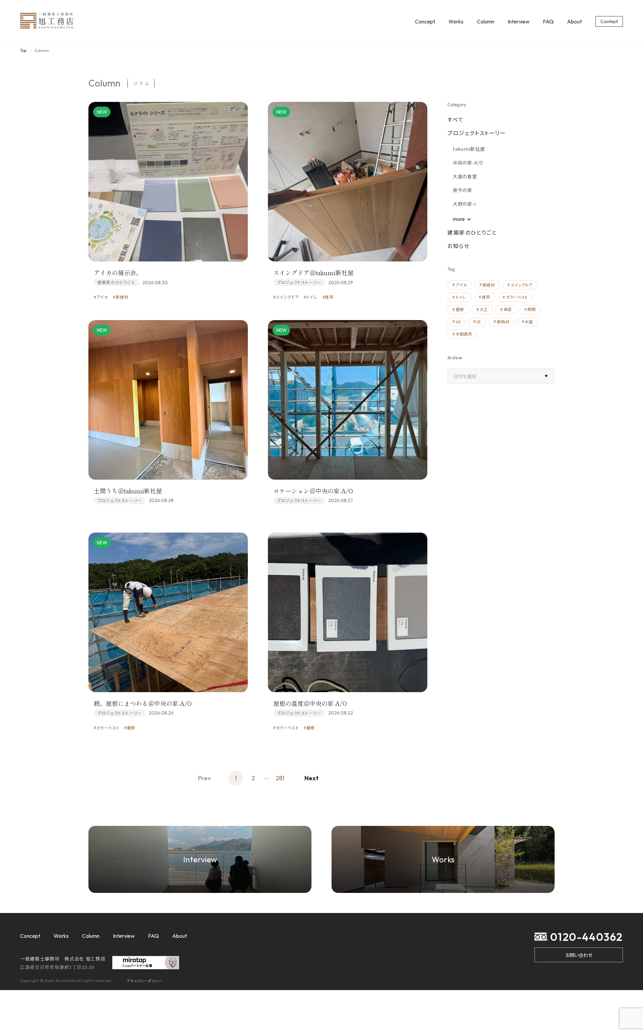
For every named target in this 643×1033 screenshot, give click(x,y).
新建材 (489, 285)
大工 (484, 309)
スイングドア (521, 285)
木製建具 (464, 334)
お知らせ (458, 246)
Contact (609, 21)
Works (455, 21)
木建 (529, 321)
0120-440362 (586, 937)
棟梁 (508, 309)
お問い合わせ (578, 955)
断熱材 (503, 321)
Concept (425, 21)
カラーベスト (517, 297)
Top (23, 50)
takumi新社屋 (469, 148)
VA (458, 321)
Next (311, 778)
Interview (518, 21)
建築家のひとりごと (472, 232)
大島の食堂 (465, 176)
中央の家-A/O (468, 162)
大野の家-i (464, 203)
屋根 (460, 309)
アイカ (461, 285)
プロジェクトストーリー (476, 133)
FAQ (548, 21)
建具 (486, 297)
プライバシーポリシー (144, 980)
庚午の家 (462, 190)
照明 (531, 309)
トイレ (461, 297)
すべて (455, 119)
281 (280, 778)
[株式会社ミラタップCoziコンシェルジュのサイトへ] (145, 965)
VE (478, 321)
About (574, 21)
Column (485, 21)
